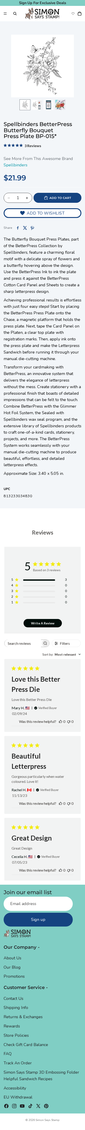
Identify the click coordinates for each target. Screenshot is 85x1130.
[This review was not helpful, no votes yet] (68, 721)
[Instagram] (14, 1106)
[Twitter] (38, 1106)
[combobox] (61, 654)
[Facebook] (6, 1106)
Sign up (38, 919)
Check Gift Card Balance (26, 1044)
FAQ (8, 1053)
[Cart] (80, 14)
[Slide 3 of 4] (48, 105)
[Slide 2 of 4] (37, 105)
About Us (12, 958)
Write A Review (42, 623)
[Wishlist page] (73, 13)
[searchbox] (23, 643)
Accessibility (15, 1088)
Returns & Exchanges (23, 1017)
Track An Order (18, 1063)
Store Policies (16, 1035)
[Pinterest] (46, 1106)
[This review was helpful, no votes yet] (60, 721)
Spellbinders (15, 165)
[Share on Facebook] (17, 228)
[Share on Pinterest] (32, 228)
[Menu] (5, 13)
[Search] (15, 14)
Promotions (14, 976)
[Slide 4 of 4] (60, 105)
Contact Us (13, 998)
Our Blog (12, 967)
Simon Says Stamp (48, 1120)
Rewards (12, 1026)
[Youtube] (22, 1106)
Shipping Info (16, 1007)
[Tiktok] (30, 1106)
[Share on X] (25, 228)
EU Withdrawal (18, 1097)
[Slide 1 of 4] (25, 105)
